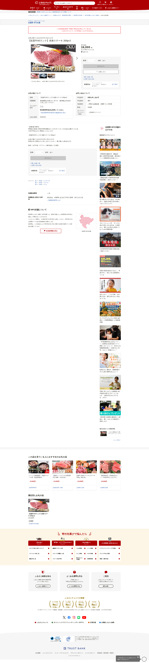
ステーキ (47, 181)
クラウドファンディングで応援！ (108, 548)
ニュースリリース (48, 653)
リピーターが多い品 (34, 553)
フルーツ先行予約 (57, 558)
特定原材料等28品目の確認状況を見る (53, 112)
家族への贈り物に (104, 558)
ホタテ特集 (90, 553)
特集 (77, 7)
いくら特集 (90, 548)
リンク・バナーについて (61, 653)
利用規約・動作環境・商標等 (105, 653)
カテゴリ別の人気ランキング (36, 548)
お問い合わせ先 (89, 79)
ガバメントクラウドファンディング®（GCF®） (69, 622)
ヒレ (45, 184)
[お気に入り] (144, 659)
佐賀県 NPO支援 (34, 523)
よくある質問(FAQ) (74, 586)
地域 (47, 8)
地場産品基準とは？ (54, 200)
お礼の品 (34, 8)
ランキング (57, 7)
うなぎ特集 (79, 548)
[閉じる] (138, 657)
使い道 (85, 8)
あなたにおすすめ (68, 7)
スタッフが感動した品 (58, 553)
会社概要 (37, 653)
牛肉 (40, 181)
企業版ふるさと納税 (107, 622)
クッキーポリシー (90, 653)
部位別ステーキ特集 (79, 558)
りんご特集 (79, 553)
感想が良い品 (32, 558)
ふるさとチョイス (42, 622)
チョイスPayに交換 (105, 553)
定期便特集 (90, 558)
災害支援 (93, 622)
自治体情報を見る (51, 231)
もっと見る (116, 440)
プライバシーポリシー (77, 653)
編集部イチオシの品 (58, 548)
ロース (46, 182)
